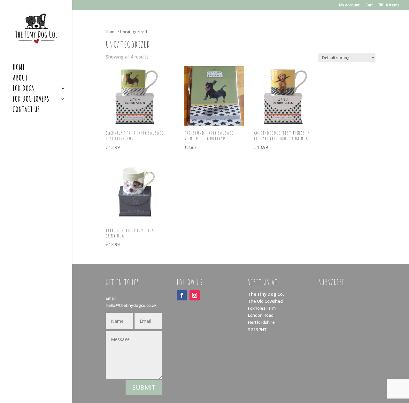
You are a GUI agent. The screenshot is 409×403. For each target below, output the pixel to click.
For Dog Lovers (31, 100)
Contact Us (26, 110)
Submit (143, 387)
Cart (369, 5)
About (20, 78)
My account (349, 5)
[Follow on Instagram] (194, 295)
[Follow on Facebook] (182, 295)
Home (19, 68)
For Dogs (23, 89)
